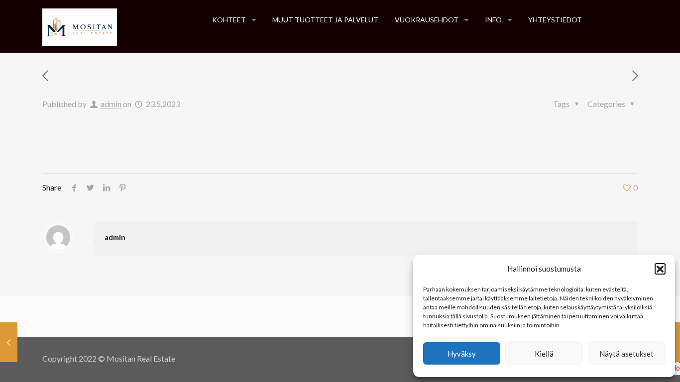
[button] (660, 269)
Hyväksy (462, 353)
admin (111, 103)
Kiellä (544, 353)
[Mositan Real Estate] (79, 26)
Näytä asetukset (626, 353)
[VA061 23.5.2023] (8, 342)
